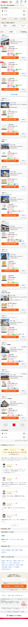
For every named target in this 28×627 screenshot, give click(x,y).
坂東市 (6, 539)
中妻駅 (16, 550)
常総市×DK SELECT (6, 569)
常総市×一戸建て (20, 565)
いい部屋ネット (4, 595)
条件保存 (5, 18)
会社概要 (22, 611)
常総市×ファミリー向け (7, 562)
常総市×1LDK (16, 562)
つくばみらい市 (12, 539)
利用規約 (9, 611)
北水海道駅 (7, 550)
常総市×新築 (4, 567)
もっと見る (14, 525)
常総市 (3, 539)
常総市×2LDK (5, 565)
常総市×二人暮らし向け (18, 560)
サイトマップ (3, 611)
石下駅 (3, 550)
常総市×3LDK (12, 565)
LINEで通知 (23, 18)
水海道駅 (21, 550)
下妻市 (22, 539)
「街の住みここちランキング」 (15, 457)
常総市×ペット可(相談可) (14, 567)
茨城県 (3, 535)
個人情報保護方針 (15, 611)
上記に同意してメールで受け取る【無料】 (14, 586)
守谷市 (18, 539)
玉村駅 (12, 550)
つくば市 (4, 541)
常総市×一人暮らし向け (7, 560)
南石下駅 (4, 552)
